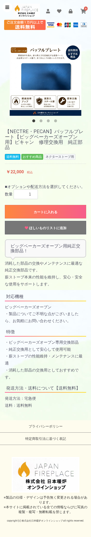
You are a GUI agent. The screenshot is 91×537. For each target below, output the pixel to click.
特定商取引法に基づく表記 (45, 439)
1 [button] (34, 121)
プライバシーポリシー (46, 426)
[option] (45, 80)
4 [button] (56, 121)
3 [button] (49, 121)
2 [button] (42, 121)
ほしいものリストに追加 (47, 228)
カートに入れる (46, 212)
